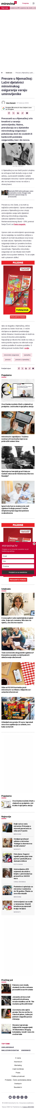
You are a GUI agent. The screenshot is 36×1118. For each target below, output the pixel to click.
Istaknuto (9, 73)
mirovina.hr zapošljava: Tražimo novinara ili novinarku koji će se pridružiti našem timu (14, 439)
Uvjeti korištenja (18, 1069)
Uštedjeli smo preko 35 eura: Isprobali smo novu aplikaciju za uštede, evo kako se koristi (17, 724)
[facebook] (22, 1097)
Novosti (17, 849)
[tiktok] (18, 1097)
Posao (18, 1073)
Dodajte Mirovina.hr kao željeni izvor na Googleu (19, 108)
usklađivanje (7, 1047)
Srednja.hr (18, 1084)
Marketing (18, 1065)
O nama (18, 1058)
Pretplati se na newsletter (18, 572)
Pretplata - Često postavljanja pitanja (18, 1080)
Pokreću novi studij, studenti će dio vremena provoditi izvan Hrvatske (22, 987)
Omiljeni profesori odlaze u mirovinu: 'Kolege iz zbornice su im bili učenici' (23, 842)
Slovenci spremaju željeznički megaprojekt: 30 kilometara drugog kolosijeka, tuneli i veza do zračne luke (23, 1029)
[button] (34, 289)
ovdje (26, 348)
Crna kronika (20, 882)
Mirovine (17, 834)
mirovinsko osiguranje (11, 355)
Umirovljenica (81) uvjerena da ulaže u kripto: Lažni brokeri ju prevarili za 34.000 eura (23, 873)
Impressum (18, 1062)
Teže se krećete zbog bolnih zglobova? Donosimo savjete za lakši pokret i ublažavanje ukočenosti (17, 655)
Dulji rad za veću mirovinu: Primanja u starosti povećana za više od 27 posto (22, 827)
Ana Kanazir (11, 103)
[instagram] (14, 1097)
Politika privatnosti (18, 1076)
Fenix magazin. (20, 224)
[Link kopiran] (29, 368)
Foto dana (18, 864)
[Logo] (9, 3)
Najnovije (6, 816)
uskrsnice (26, 1050)
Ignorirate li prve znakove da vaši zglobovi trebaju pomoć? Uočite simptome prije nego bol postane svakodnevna (15, 509)
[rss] (25, 1097)
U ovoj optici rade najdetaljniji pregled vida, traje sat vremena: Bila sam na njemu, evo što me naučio (17, 620)
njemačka (27, 355)
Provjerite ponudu (18, 317)
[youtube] (10, 1097)
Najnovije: (4, 8)
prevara (7, 359)
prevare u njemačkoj (22, 359)
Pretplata (25, 3)
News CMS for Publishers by (18, 1107)
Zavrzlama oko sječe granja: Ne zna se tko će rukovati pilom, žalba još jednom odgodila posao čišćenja (22, 1014)
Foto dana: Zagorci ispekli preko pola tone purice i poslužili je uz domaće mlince (23, 857)
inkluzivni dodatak (10, 1050)
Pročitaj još (7, 980)
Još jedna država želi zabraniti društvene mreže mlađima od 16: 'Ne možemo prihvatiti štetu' (23, 1000)
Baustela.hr (18, 1087)
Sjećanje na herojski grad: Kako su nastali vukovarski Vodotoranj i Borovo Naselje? (17, 473)
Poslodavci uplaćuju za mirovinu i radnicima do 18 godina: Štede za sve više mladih (23, 890)
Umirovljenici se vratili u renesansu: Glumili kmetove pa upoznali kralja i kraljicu (23, 905)
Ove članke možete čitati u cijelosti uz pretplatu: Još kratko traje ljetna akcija (17, 405)
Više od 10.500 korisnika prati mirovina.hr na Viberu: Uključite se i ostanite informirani (16, 689)
